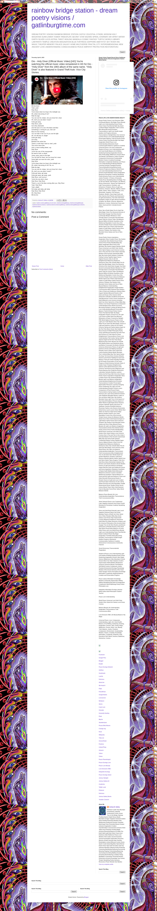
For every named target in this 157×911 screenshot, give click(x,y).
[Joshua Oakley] (100, 651)
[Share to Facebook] (64, 200)
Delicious (101, 679)
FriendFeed (102, 691)
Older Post (89, 266)
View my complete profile (106, 864)
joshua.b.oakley (118, 110)
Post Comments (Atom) (46, 269)
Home (62, 266)
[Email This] (58, 200)
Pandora (101, 744)
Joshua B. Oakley (114, 807)
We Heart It (102, 685)
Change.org (102, 728)
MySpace (101, 701)
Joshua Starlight (103, 778)
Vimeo (101, 756)
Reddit (101, 664)
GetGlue (101, 670)
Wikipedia (102, 735)
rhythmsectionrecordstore (39, 204)
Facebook (102, 654)
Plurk (100, 716)
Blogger (101, 661)
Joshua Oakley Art (104, 781)
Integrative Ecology (104, 772)
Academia (102, 784)
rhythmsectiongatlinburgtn (76, 203)
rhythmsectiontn (36, 206)
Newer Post (35, 266)
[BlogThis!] (60, 200)
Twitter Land (102, 787)
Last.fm (101, 676)
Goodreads (102, 673)
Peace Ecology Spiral (105, 775)
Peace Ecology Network (106, 667)
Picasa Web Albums (104, 725)
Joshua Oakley (106, 110)
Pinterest (101, 790)
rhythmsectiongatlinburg (63, 203)
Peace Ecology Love (105, 762)
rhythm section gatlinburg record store (46, 203)
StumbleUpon (103, 722)
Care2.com (102, 707)
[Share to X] (62, 200)
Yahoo (101, 753)
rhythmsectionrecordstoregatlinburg (55, 204)
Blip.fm (101, 719)
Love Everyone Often (105, 769)
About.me (101, 682)
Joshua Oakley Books (105, 796)
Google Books (103, 694)
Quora (100, 704)
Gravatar (101, 710)
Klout (100, 732)
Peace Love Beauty (104, 765)
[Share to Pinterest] (66, 200)
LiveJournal (102, 698)
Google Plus (102, 658)
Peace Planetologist (104, 759)
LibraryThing (102, 747)
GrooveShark (102, 741)
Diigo (100, 688)
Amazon (101, 750)
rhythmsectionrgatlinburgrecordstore (75, 204)
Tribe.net (101, 738)
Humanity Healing (104, 713)
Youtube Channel (104, 799)
